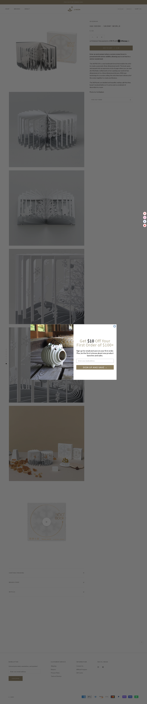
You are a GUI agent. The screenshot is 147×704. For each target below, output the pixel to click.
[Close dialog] (115, 326)
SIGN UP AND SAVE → (95, 367)
